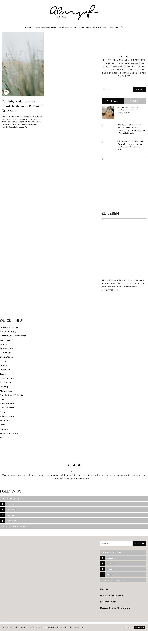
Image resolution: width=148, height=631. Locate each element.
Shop (105, 27)
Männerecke (6, 391)
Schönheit (5, 420)
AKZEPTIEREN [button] (139, 627)
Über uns (114, 27)
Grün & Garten (7, 357)
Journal (3, 374)
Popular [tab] (114, 101)
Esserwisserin (7, 340)
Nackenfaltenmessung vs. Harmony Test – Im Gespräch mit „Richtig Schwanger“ (131, 130)
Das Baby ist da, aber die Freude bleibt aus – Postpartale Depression (23, 106)
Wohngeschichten (9, 433)
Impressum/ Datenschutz (112, 595)
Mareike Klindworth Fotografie (115, 608)
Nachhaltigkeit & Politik (11, 395)
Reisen (3, 412)
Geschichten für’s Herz (46, 27)
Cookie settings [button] (127, 627)
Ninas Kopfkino (7, 403)
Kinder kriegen (7, 378)
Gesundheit (5, 352)
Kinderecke (5, 382)
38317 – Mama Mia (93, 27)
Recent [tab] (136, 101)
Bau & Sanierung (8, 331)
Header (3, 361)
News (3, 399)
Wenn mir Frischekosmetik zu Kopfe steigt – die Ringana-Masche (129, 147)
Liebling (4, 386)
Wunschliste (6, 437)
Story (2, 424)
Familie (3, 344)
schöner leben (7, 416)
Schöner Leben (65, 27)
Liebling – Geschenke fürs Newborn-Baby (128, 111)
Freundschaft (6, 348)
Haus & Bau (79, 27)
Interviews (5, 369)
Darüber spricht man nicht (13, 335)
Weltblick (29, 27)
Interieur (4, 365)
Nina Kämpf (134, 107)
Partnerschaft (7, 407)
